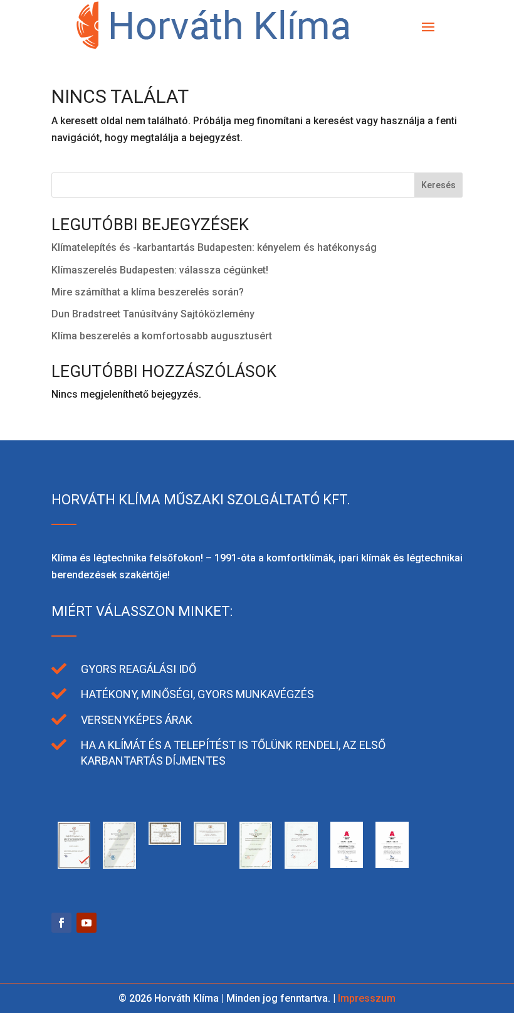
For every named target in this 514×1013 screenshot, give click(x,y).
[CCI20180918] (165, 841)
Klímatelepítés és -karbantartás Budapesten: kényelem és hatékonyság (214, 247)
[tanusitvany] (74, 865)
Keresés (438, 185)
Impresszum (367, 998)
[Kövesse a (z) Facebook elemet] (61, 923)
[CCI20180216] (255, 865)
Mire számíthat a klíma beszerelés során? (147, 292)
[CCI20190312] (119, 865)
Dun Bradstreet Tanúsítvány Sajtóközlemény (152, 314)
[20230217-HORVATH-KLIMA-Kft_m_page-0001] (346, 865)
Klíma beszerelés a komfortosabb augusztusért (161, 336)
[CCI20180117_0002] (301, 865)
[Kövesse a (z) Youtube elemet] (86, 923)
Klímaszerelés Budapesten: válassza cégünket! (159, 270)
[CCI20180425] (210, 841)
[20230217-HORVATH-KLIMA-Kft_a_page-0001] (391, 865)
